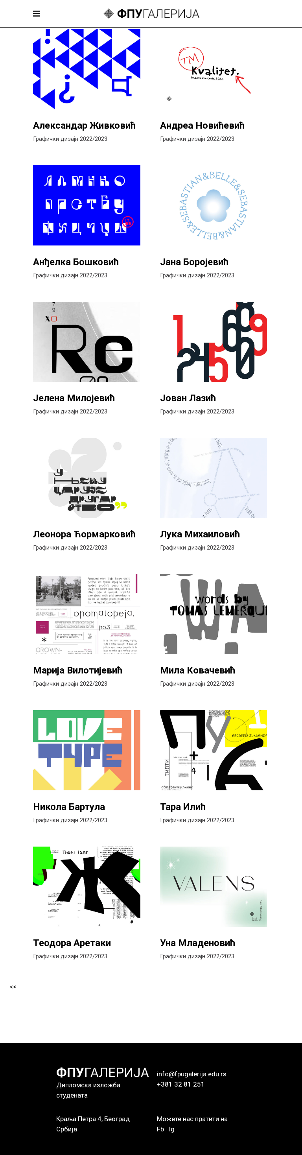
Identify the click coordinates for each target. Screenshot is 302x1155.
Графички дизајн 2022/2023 (70, 138)
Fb (160, 1129)
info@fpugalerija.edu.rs (191, 1074)
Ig (172, 1129)
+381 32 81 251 (181, 1084)
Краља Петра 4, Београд (93, 1119)
